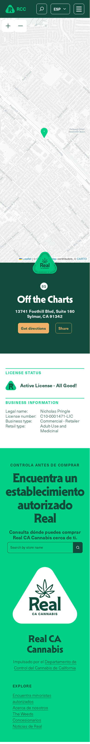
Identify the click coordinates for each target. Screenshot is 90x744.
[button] (8, 26)
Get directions (33, 328)
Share (63, 328)
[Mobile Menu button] (79, 9)
